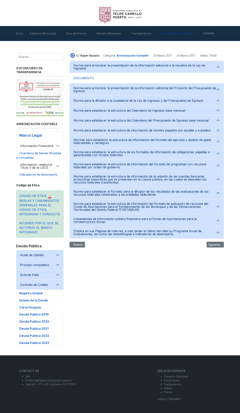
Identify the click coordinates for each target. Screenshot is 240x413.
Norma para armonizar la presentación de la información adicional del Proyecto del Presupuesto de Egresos (145, 89)
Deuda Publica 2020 (34, 321)
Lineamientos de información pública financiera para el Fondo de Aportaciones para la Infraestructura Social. (135, 220)
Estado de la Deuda (33, 300)
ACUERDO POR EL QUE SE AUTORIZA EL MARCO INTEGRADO (38, 227)
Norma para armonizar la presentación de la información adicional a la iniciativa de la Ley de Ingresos (139, 66)
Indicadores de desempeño (38, 174)
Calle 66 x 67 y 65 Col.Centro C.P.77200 (50, 384)
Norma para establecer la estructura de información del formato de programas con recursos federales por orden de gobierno (140, 165)
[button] (44, 33)
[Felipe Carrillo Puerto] (120, 14)
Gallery (168, 388)
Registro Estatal (31, 293)
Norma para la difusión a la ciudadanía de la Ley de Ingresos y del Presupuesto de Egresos (138, 100)
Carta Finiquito (30, 307)
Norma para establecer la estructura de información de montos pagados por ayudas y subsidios (142, 130)
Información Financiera (36, 146)
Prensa (168, 392)
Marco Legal (30, 135)
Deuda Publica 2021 (34, 328)
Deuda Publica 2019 (34, 314)
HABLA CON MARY (169, 399)
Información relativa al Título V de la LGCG (36, 166)
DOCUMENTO (84, 78)
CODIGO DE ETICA (33, 196)
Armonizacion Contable (132, 55)
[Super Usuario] (72, 55)
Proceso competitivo (34, 265)
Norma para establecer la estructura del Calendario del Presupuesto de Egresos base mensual (141, 120)
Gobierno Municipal (176, 376)
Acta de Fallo (29, 275)
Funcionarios (171, 380)
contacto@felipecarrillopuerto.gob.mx (48, 380)
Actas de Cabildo (32, 255)
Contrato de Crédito (34, 285)
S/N (27, 376)
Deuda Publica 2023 (34, 343)
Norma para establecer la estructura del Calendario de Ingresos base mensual (129, 110)
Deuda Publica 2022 (34, 336)
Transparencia (173, 384)
